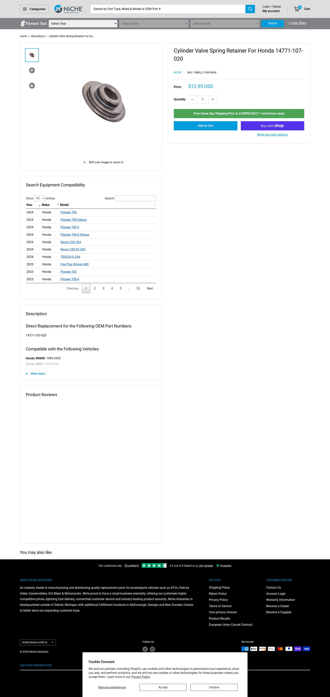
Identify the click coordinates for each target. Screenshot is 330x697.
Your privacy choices (223, 612)
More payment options (272, 134)
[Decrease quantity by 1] (192, 99)
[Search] (250, 9)
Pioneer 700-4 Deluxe (75, 234)
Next (150, 288)
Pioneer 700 (69, 212)
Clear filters (297, 23)
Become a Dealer (277, 606)
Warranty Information (280, 600)
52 (138, 288)
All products (38, 36)
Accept (163, 687)
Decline (214, 687)
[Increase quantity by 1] (213, 99)
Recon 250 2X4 (71, 242)
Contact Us (273, 587)
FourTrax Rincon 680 (75, 264)
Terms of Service (220, 606)
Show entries (40, 198)
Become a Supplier (278, 612)
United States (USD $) (34, 642)
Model (64, 205)
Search (272, 23)
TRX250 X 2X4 (70, 257)
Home (23, 36)
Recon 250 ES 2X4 (73, 249)
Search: (110, 198)
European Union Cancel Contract (230, 624)
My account (271, 11)
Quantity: (180, 99)
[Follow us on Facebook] (145, 649)
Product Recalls (219, 618)
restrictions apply (273, 113)
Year (29, 205)
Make (46, 205)
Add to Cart (205, 126)
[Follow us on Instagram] (152, 649)
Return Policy (218, 593)
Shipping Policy (219, 587)
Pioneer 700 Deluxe (74, 220)
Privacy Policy (140, 677)
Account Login (276, 593)
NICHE (178, 72)
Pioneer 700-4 (70, 227)
